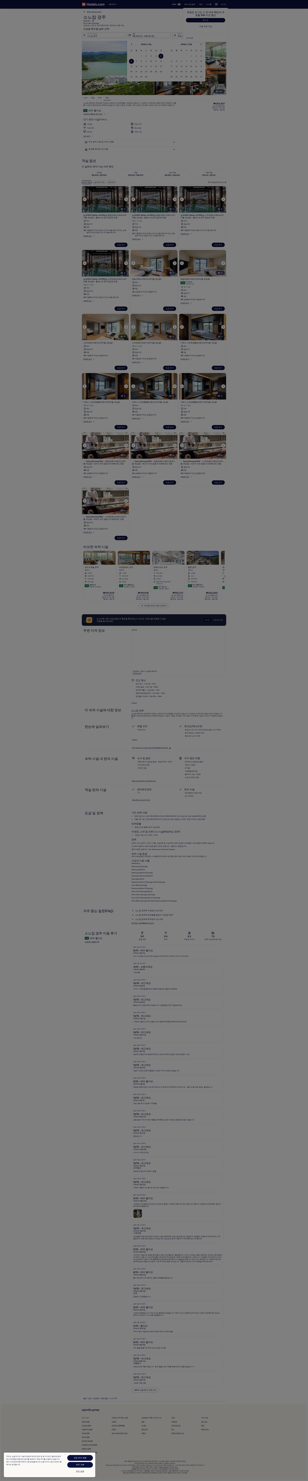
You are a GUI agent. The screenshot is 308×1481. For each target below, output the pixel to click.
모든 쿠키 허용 (80, 1458)
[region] (49, 1464)
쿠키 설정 (80, 1471)
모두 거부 (80, 1465)
